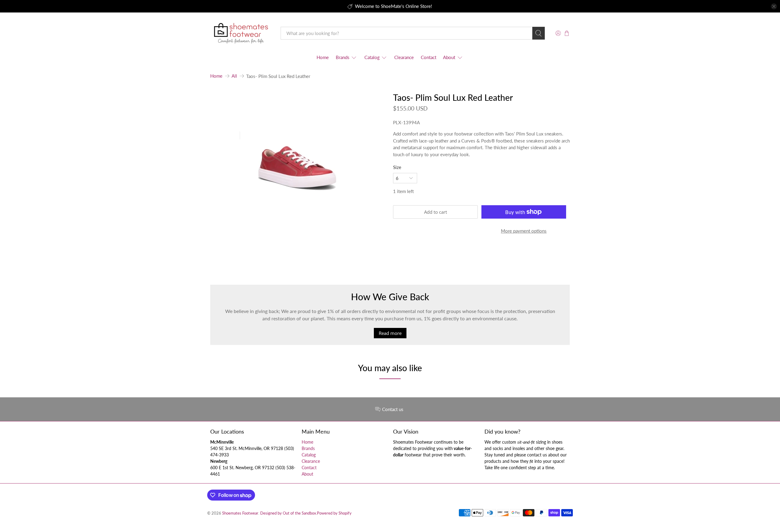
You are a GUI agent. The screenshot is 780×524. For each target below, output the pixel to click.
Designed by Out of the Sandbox (288, 513)
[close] (774, 6)
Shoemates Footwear (240, 513)
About (449, 57)
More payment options (524, 231)
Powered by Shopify (334, 513)
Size (397, 167)
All (234, 76)
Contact (428, 57)
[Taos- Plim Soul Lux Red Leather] (298, 152)
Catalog (372, 57)
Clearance (404, 57)
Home (323, 57)
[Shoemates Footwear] (241, 33)
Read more (390, 333)
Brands (342, 57)
